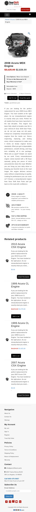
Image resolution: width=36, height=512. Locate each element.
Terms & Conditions (10, 450)
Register (7, 435)
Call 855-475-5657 (11, 479)
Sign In (6, 431)
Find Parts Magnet (25, 9)
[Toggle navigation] (7, 15)
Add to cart (12, 98)
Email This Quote (23, 277)
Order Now (18, 6)
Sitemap (7, 420)
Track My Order (9, 438)
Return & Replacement (11, 456)
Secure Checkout (11, 93)
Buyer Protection (25, 93)
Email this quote (25, 98)
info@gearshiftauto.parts (14, 468)
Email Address (9, 488)
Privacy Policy (8, 446)
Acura (13, 19)
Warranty (7, 460)
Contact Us (7, 416)
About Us (7, 413)
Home (7, 19)
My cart (6, 428)
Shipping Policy (9, 453)
